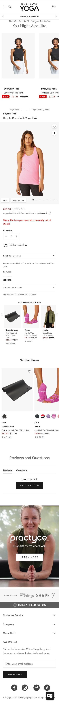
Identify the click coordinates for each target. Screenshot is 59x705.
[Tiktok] (47, 687)
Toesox (27, 330)
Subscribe (15, 674)
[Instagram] (25, 687)
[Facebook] (14, 687)
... (25, 109)
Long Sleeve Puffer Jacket (48, 334)
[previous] (3, 16)
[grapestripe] (48, 416)
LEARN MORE (29, 557)
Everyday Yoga (12, 330)
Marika (45, 330)
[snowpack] (37, 416)
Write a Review (31, 486)
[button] (10, 343)
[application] (50, 696)
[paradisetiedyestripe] (54, 416)
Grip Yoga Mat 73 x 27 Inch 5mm (11, 335)
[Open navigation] (5, 7)
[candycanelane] (43, 416)
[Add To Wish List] (54, 126)
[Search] (10, 7)
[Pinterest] (36, 687)
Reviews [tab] (7, 471)
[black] (4, 416)
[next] (56, 16)
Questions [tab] (21, 471)
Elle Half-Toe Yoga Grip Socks (31, 334)
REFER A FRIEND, (32, 605)
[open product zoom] (54, 133)
